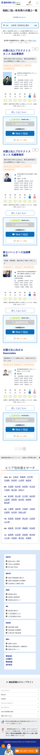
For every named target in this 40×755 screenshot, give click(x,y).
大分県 (7, 538)
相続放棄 (8, 623)
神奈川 (21, 490)
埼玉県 (32, 486)
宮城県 (7, 480)
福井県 (32, 496)
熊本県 (32, 534)
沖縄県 (28, 538)
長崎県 (25, 534)
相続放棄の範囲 (13, 627)
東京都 (14, 490)
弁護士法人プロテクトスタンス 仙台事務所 (17, 52)
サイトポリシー (5, 707)
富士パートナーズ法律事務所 (16, 253)
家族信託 (9, 656)
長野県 (14, 499)
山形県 (21, 480)
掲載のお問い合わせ (6, 716)
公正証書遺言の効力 (14, 616)
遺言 (7, 606)
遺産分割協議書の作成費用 (16, 580)
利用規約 (3, 699)
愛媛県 (25, 528)
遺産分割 (8, 573)
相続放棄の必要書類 (14, 630)
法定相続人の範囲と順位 (16, 583)
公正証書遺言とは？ (14, 613)
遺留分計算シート (14, 649)
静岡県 (28, 499)
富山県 (18, 496)
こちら (34, 40)
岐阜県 (21, 499)
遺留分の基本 (12, 643)
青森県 (23, 476)
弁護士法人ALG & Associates (13, 351)
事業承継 (9, 662)
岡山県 (25, 518)
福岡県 (10, 534)
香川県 (18, 528)
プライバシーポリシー (7, 703)
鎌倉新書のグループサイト (21, 682)
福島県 (28, 480)
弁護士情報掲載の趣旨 (7, 711)
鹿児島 (21, 538)
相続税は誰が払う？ (14, 600)
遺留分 (7, 639)
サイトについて (5, 690)
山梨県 (7, 499)
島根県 (18, 518)
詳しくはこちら (18, 112)
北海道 (15, 476)
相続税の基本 (12, 594)
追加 (22, 140)
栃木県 (18, 486)
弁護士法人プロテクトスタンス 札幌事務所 (17, 153)
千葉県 (7, 490)
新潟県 (10, 496)
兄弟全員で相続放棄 (14, 633)
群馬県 (25, 486)
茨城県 (10, 486)
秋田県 (14, 480)
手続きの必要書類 (14, 564)
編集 (35, 25)
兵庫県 (7, 512)
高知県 (32, 528)
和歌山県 (22, 512)
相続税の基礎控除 (14, 597)
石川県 (25, 496)
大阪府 (32, 508)
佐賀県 (18, 534)
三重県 (10, 508)
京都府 (25, 508)
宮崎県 (14, 538)
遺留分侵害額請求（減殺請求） (18, 646)
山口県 (7, 522)
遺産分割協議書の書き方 (16, 578)
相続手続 (8, 557)
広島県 (32, 518)
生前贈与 (9, 659)
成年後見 (9, 664)
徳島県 (10, 528)
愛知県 (7, 502)
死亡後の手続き (13, 567)
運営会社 (3, 694)
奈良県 (14, 512)
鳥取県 (10, 518)
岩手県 (30, 476)
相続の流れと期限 (14, 561)
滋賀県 (18, 508)
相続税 (7, 590)
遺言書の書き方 (13, 611)
